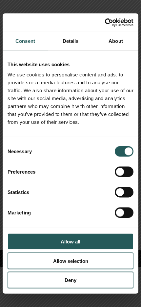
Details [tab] (71, 40)
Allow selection (70, 261)
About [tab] (116, 40)
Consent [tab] (25, 40)
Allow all (70, 241)
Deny (70, 280)
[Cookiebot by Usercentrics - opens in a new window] (104, 22)
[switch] (124, 172)
